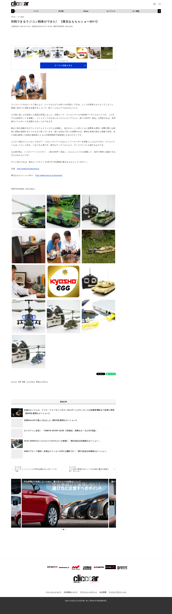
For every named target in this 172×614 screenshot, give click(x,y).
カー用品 (135, 11)
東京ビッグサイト (42, 381)
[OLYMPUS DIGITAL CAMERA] (28, 86)
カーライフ (111, 11)
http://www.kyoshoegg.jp (28, 168)
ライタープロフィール (117, 592)
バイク (36, 11)
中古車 (61, 11)
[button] (159, 11)
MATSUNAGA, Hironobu (63, 26)
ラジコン (14, 381)
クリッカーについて (53, 592)
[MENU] (159, 4)
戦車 (23, 381)
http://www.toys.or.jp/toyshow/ (48, 175)
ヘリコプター (30, 381)
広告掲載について (71, 592)
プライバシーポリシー (88, 592)
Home (86, 11)
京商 (19, 381)
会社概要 (103, 592)
